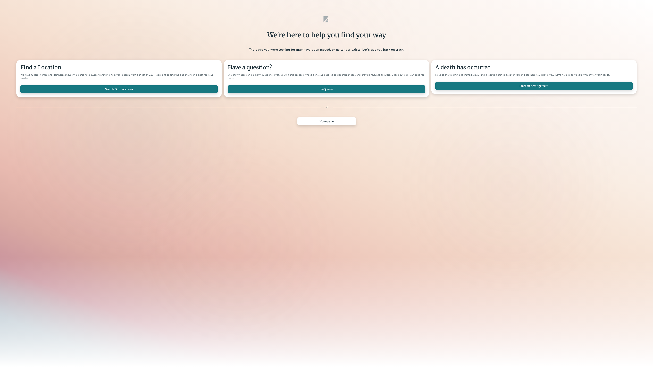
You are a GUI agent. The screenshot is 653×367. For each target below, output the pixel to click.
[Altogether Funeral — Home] (326, 19)
